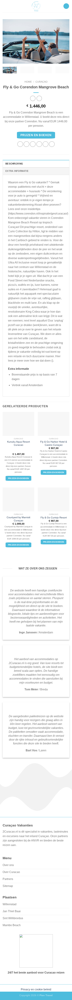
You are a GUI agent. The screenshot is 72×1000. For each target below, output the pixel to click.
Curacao (41, 82)
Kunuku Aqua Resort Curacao (18, 443)
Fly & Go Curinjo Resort (54, 517)
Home (28, 82)
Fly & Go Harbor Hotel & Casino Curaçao (53, 443)
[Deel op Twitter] (33, 144)
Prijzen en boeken (36, 135)
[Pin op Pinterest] (45, 144)
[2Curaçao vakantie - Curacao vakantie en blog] (36, 6)
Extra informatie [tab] (16, 171)
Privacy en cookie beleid (36, 989)
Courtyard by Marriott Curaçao (18, 519)
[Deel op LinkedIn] (52, 144)
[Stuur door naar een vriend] (39, 144)
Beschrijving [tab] (14, 163)
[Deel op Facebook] (26, 144)
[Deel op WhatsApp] (20, 144)
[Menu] (66, 6)
